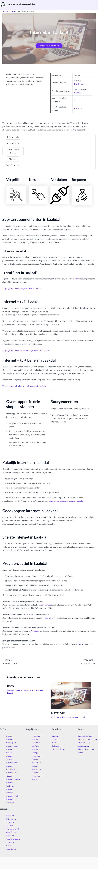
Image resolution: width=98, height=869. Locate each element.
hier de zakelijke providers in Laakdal (66, 501)
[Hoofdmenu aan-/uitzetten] (95, 4)
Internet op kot (85, 736)
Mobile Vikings (58, 749)
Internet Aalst (58, 712)
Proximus (78, 84)
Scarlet (77, 93)
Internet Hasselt (13, 779)
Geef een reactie (13, 690)
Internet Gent (12, 746)
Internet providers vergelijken (21, 4)
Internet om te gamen (87, 739)
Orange (55, 739)
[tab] (13, 137)
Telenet (55, 746)
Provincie (33, 690)
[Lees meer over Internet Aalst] (71, 695)
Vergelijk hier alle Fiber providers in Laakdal (21, 288)
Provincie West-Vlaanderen (11, 845)
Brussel (11, 685)
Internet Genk (12, 796)
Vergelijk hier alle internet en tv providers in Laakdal (25, 350)
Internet (25, 690)
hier (77, 279)
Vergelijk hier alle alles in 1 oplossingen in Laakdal (24, 386)
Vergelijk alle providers (49, 45)
